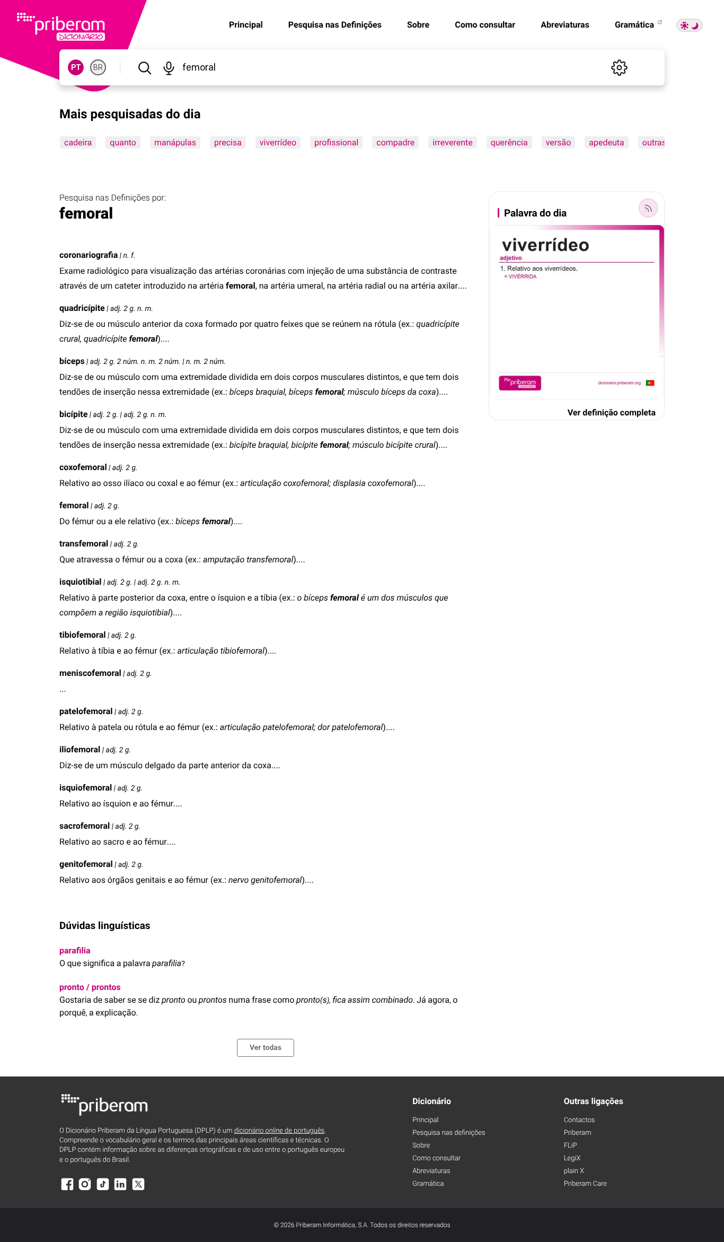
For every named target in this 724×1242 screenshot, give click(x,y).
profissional (336, 142)
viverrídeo (278, 142)
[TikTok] (103, 1189)
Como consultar (485, 25)
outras (654, 142)
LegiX (572, 1158)
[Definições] (619, 67)
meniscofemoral (90, 673)
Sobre (418, 25)
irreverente (452, 142)
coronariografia (88, 255)
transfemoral (83, 544)
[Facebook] (67, 1189)
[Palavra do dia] (648, 208)
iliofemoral (79, 749)
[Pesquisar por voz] (168, 67)
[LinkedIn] (120, 1189)
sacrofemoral (84, 826)
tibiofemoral (82, 635)
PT (76, 67)
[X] (138, 1189)
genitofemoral (86, 864)
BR (98, 67)
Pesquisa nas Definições (335, 25)
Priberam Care (585, 1184)
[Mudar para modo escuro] (689, 25)
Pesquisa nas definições (448, 1133)
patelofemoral (85, 711)
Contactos (579, 1120)
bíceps (72, 361)
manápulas (175, 142)
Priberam (577, 1133)
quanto (123, 142)
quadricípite (82, 308)
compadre (395, 142)
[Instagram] (85, 1189)
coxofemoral (83, 467)
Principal (246, 25)
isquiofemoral (85, 788)
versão (558, 142)
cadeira (78, 142)
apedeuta (606, 142)
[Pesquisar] (144, 67)
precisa (228, 142)
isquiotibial (80, 582)
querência (509, 142)
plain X (574, 1171)
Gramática (635, 25)
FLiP (570, 1146)
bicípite (73, 414)
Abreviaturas (565, 25)
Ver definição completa (612, 412)
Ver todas (265, 1048)
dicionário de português (279, 1131)
